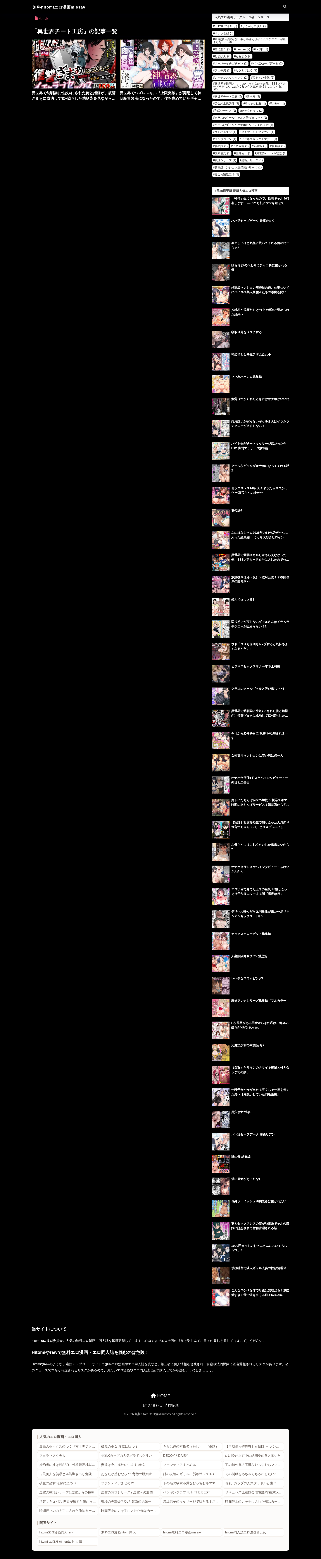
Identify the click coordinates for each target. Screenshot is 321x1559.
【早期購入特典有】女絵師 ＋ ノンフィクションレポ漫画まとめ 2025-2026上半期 (254, 1446)
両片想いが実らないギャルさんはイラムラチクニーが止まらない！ (249, 41)
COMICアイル (226, 26)
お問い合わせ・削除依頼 (161, 1405)
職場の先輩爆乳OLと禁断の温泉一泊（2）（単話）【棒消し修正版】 (130, 1501)
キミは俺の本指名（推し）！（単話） (191, 1446)
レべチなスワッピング (231, 77)
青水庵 (253, 96)
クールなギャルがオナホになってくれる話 (244, 124)
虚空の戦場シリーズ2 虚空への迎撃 (127, 1492)
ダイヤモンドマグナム (257, 131)
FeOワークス (225, 110)
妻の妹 (221, 146)
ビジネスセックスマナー (259, 139)
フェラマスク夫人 (52, 1455)
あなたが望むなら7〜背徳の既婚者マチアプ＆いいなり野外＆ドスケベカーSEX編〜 (130, 1474)
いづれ (261, 49)
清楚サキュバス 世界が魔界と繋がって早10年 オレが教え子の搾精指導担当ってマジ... (68, 1501)
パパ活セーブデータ (268, 63)
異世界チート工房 (228, 96)
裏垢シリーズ (252, 160)
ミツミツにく (246, 70)
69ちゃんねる (255, 103)
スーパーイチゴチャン (231, 63)
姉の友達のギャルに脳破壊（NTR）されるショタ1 (192, 1474)
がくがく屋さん (254, 26)
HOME (163, 1395)
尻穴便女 (222, 153)
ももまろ (243, 56)
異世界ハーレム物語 (271, 153)
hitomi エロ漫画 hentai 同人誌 (60, 1541)
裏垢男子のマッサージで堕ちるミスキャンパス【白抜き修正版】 (192, 1501)
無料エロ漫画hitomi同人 (118, 1532)
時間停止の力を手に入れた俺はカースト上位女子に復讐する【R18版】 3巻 (130, 1510)
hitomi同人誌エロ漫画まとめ (245, 1532)
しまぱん (222, 56)
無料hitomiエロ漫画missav (59, 7)
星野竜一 (243, 153)
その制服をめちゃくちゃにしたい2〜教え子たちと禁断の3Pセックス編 (254, 1474)
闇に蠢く (222, 49)
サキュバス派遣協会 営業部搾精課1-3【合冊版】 (254, 1492)
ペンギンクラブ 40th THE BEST (186, 1492)
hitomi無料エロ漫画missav (182, 1532)
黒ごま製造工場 (227, 174)
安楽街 (260, 146)
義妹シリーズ (225, 160)
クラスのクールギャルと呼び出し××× (241, 117)
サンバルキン (225, 131)
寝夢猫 (278, 146)
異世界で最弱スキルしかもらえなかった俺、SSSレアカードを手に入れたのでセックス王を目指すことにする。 (249, 86)
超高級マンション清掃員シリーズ (238, 167)
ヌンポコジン (225, 139)
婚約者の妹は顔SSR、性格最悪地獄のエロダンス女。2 (68, 1465)
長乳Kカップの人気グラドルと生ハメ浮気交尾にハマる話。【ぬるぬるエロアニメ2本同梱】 (130, 1455)
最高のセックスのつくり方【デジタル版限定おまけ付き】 (68, 1446)
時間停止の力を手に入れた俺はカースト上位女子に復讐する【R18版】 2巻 (68, 1510)
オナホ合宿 (224, 33)
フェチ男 (222, 70)
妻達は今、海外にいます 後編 (123, 1465)
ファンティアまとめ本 (179, 1465)
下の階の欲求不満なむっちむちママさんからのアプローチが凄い (254, 1465)
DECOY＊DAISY (175, 1455)
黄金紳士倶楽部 (227, 103)
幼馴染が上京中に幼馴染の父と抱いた (253, 1455)
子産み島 (241, 146)
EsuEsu (243, 49)
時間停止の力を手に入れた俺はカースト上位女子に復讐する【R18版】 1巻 (254, 1501)
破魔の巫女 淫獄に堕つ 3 (119, 1446)
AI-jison (278, 103)
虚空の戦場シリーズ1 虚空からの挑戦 (66, 1492)
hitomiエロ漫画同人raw (56, 1532)
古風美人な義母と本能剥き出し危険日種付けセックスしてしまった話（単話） (68, 1474)
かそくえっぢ (251, 110)
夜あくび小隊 (263, 77)
